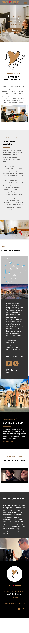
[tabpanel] (14, 23)
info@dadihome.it (14, 594)
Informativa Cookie (20, 603)
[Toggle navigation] (25, 3)
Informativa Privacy (9, 603)
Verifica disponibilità (14, 30)
